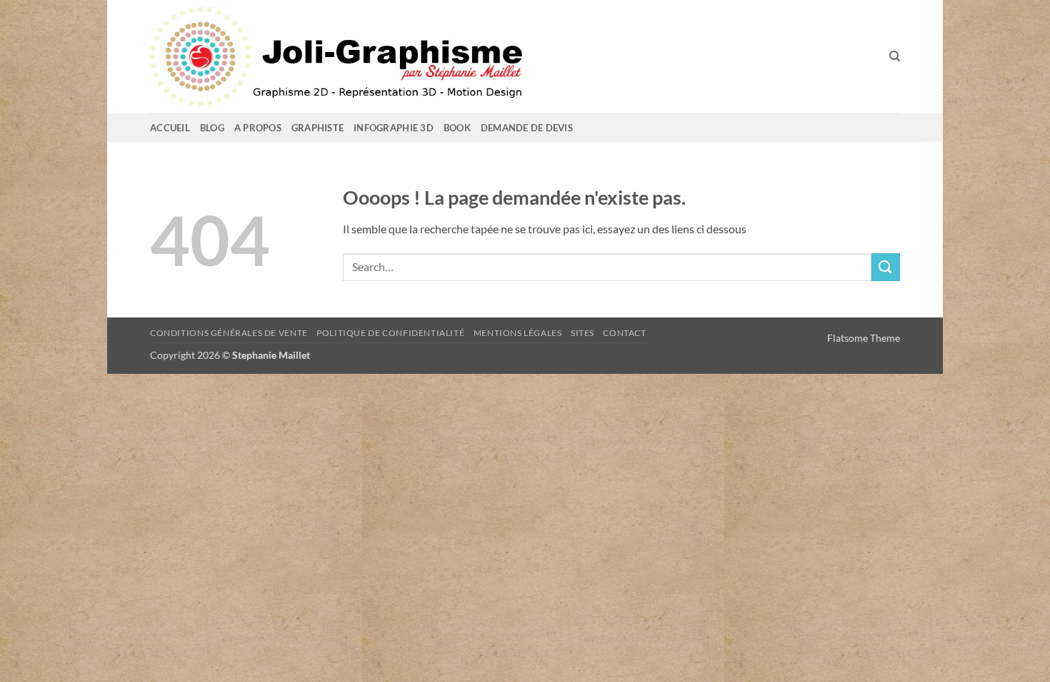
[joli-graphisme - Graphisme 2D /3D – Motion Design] (400, 56)
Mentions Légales (518, 332)
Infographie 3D (394, 127)
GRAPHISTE (317, 127)
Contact (624, 332)
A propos (257, 127)
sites (582, 332)
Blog (212, 127)
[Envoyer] (885, 267)
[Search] (894, 56)
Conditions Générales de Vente (229, 332)
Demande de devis (527, 127)
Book (457, 127)
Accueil (170, 127)
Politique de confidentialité (390, 332)
